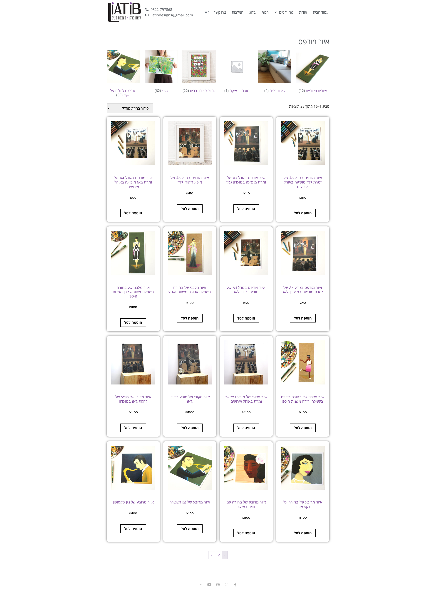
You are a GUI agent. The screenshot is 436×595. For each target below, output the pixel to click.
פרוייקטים (286, 12)
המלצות (237, 12)
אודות (303, 12)
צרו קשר (220, 12)
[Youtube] (209, 584)
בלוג (252, 12)
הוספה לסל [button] (303, 213)
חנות (265, 12)
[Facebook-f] (235, 584)
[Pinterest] (218, 584)
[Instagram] (226, 584)
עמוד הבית (321, 12)
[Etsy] (201, 584)
